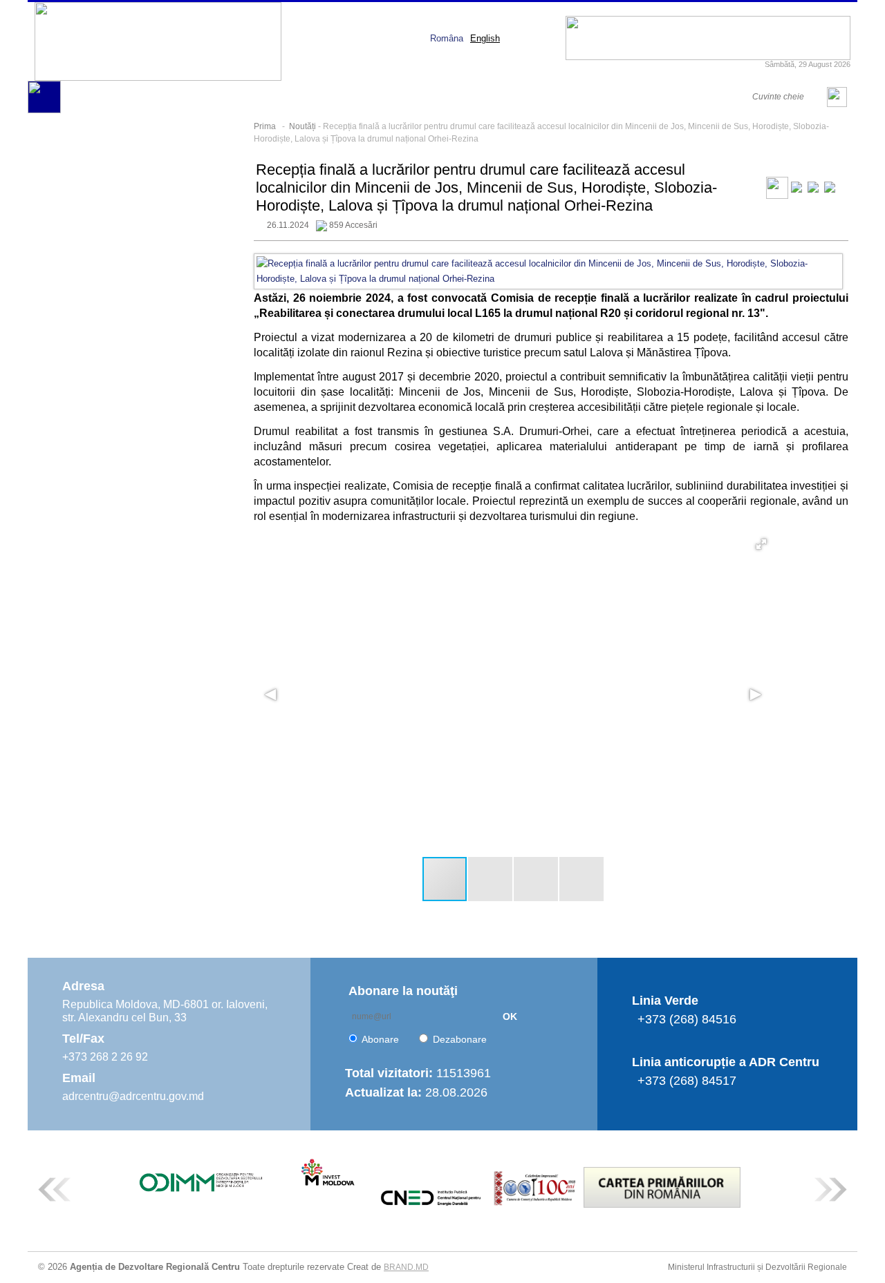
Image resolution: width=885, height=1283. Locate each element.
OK (510, 1016)
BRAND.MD (406, 1267)
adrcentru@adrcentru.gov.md (133, 1096)
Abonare (380, 1039)
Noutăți (302, 126)
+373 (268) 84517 (686, 1081)
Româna (446, 38)
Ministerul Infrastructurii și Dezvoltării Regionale (757, 1267)
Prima (265, 126)
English (485, 38)
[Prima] (44, 110)
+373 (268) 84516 (686, 1019)
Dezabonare (460, 1039)
